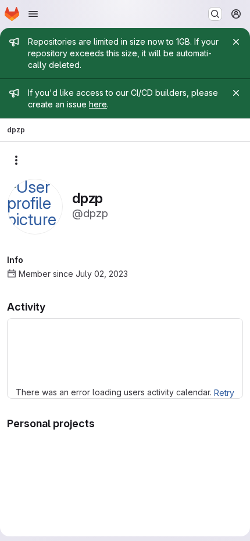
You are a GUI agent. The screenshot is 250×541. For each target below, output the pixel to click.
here (98, 104)
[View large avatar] (35, 206)
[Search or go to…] (215, 14)
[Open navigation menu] (33, 14)
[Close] (236, 42)
